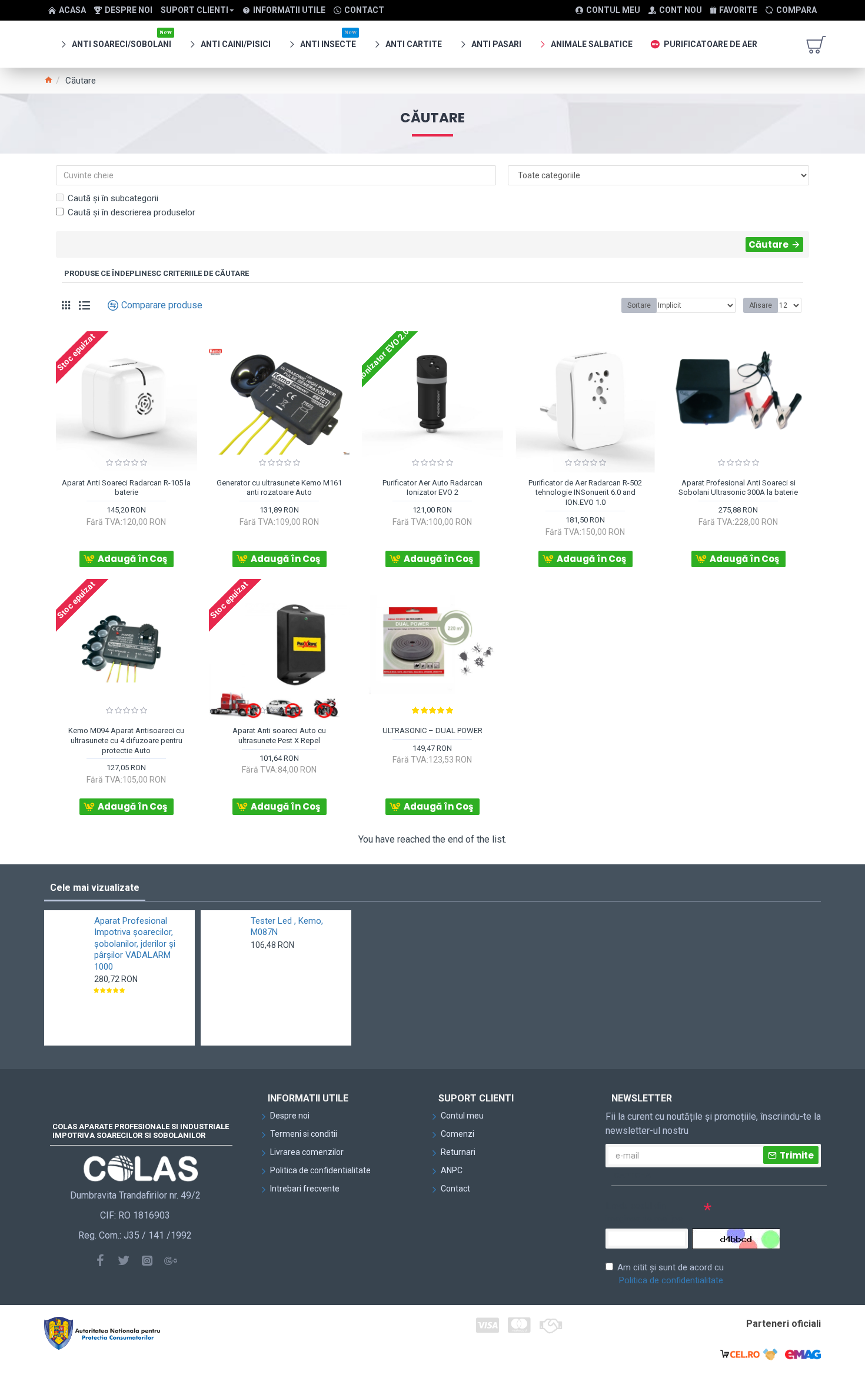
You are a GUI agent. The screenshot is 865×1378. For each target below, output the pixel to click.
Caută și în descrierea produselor (131, 212)
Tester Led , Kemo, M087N (287, 927)
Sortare (639, 305)
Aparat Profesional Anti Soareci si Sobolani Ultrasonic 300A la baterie (738, 487)
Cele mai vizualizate (94, 887)
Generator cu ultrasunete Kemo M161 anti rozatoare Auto (279, 487)
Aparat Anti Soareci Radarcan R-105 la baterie (126, 487)
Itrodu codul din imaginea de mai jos (644, 1212)
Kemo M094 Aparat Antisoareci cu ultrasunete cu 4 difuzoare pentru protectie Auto (126, 740)
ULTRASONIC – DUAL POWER (432, 730)
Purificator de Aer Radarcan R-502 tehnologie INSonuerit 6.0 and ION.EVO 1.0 (585, 492)
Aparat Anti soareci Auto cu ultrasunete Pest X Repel (279, 735)
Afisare (760, 305)
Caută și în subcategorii (113, 198)
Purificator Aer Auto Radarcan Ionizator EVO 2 (432, 487)
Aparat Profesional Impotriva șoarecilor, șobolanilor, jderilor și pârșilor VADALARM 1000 (134, 944)
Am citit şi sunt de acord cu (670, 1274)
